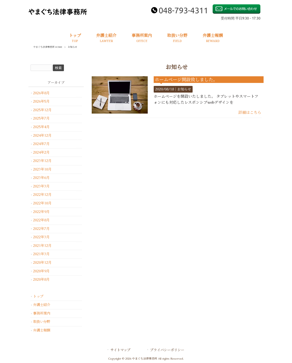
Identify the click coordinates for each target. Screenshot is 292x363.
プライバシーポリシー (167, 350)
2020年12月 (42, 262)
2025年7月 (41, 118)
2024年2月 (41, 152)
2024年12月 (42, 135)
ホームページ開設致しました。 (186, 79)
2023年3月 (41, 186)
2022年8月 (41, 220)
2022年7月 (41, 228)
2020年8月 (41, 279)
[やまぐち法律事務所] (57, 14)
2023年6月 (41, 178)
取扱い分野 (41, 322)
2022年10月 (42, 203)
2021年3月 (41, 254)
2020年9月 (41, 271)
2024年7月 (41, 144)
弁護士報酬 (41, 330)
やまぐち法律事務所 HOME (47, 46)
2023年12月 (42, 161)
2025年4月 (41, 127)
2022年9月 (41, 212)
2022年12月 (42, 194)
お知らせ (184, 89)
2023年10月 (42, 169)
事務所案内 (41, 313)
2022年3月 (41, 237)
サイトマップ (120, 350)
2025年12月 (42, 110)
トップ (38, 296)
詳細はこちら (249, 112)
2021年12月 (42, 245)
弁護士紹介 (41, 305)
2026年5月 (41, 101)
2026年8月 (41, 93)
